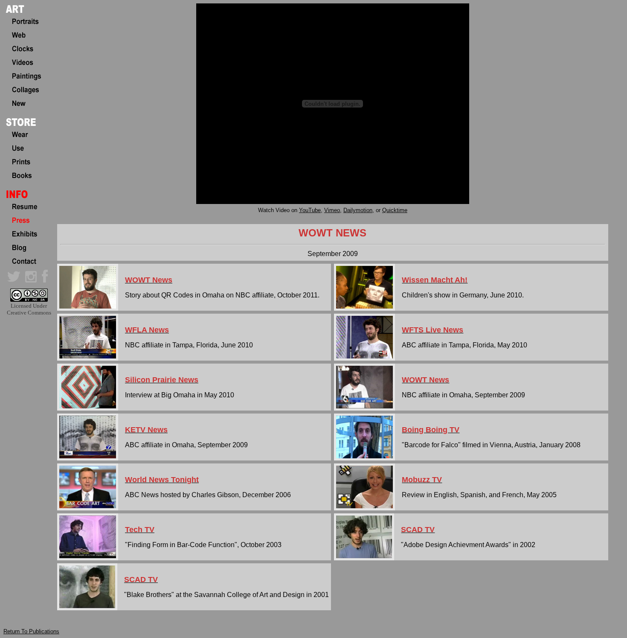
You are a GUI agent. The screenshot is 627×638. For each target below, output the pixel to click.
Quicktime (394, 210)
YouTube (310, 210)
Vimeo (332, 210)
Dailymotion (357, 210)
